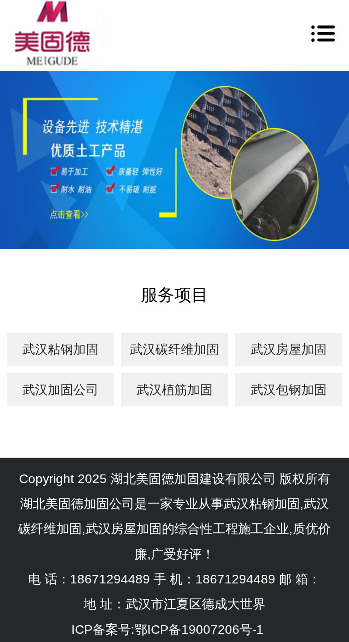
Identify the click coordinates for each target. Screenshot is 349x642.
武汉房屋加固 (288, 349)
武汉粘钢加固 (60, 349)
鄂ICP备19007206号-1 (199, 629)
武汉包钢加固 (288, 390)
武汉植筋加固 (174, 390)
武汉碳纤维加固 (174, 349)
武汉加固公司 (60, 390)
